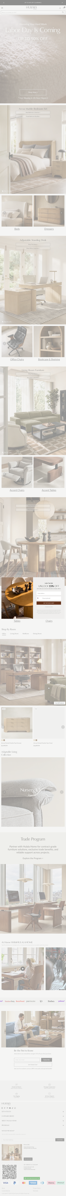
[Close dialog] (63, 579)
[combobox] (39, 598)
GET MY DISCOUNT (48, 603)
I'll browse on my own (49, 606)
